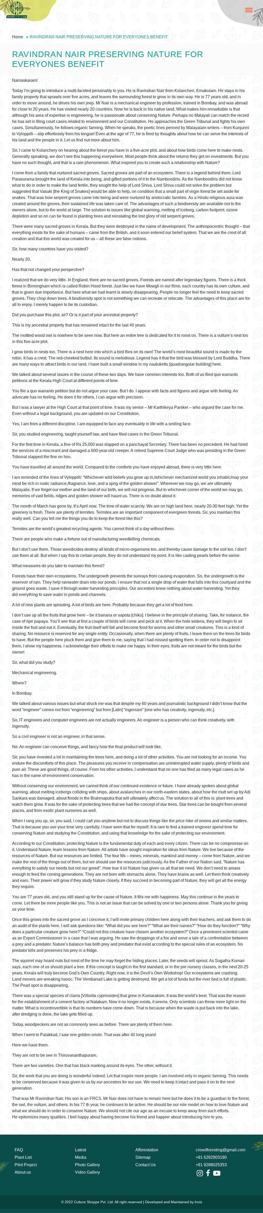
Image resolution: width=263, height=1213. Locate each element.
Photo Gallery (87, 1165)
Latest (80, 1150)
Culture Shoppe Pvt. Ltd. (94, 1202)
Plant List (23, 1157)
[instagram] (200, 1173)
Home (17, 37)
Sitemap (143, 1157)
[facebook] (208, 1173)
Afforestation (146, 1150)
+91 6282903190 (211, 1157)
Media (80, 1157)
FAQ (19, 1150)
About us (23, 1172)
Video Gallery (87, 1172)
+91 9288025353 (211, 1165)
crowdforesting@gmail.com (220, 1150)
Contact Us (145, 1165)
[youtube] (216, 1173)
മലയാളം (22, 8)
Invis (198, 1202)
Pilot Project (26, 1165)
